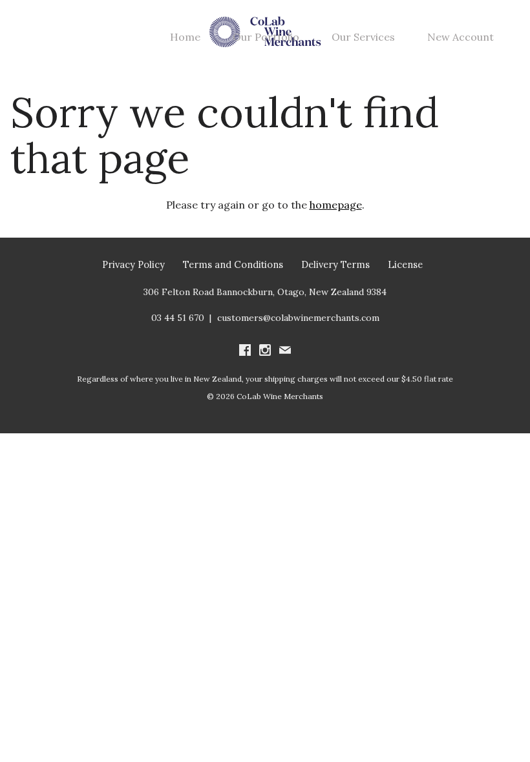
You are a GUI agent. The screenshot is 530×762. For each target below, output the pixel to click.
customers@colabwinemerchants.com (298, 318)
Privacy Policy (133, 264)
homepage (336, 204)
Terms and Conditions (233, 264)
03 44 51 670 (177, 318)
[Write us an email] (285, 351)
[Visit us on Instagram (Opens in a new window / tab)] (265, 351)
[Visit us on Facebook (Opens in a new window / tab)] (245, 351)
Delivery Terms (335, 264)
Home (185, 36)
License (405, 264)
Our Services (363, 36)
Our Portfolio (266, 36)
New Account (460, 36)
